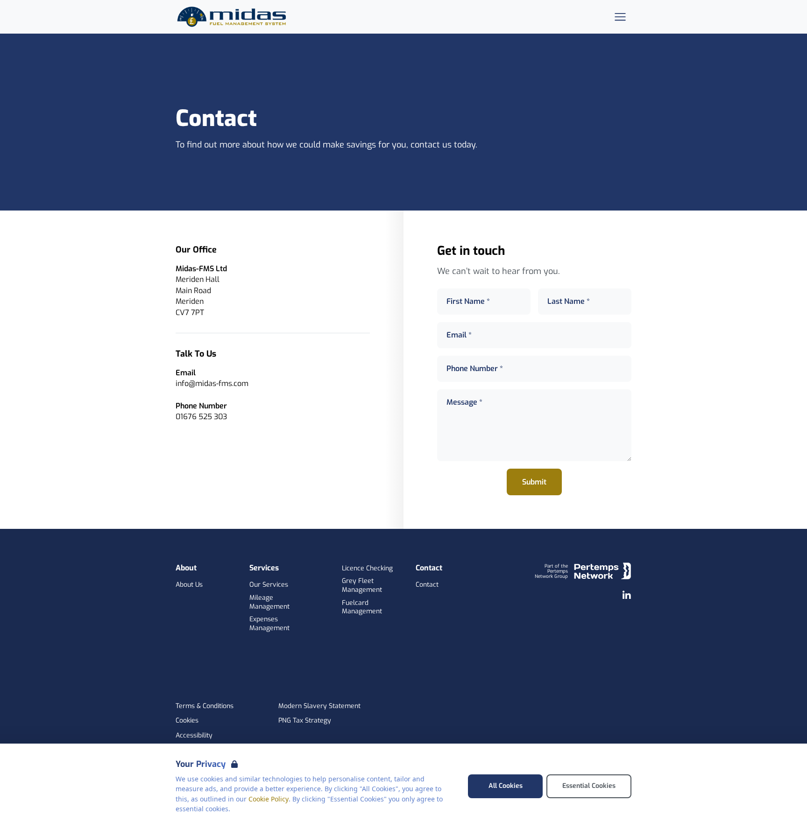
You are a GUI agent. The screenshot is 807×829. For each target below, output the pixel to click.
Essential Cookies (589, 785)
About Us (189, 585)
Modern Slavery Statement (319, 706)
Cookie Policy (268, 798)
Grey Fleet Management (362, 585)
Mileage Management (269, 602)
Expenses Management (269, 623)
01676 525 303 (201, 417)
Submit (534, 482)
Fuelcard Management (362, 607)
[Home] (234, 16)
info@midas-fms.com (212, 383)
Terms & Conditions (205, 706)
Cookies (187, 721)
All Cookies (505, 785)
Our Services (268, 585)
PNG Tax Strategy (304, 721)
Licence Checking (367, 568)
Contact (427, 585)
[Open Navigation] (620, 17)
